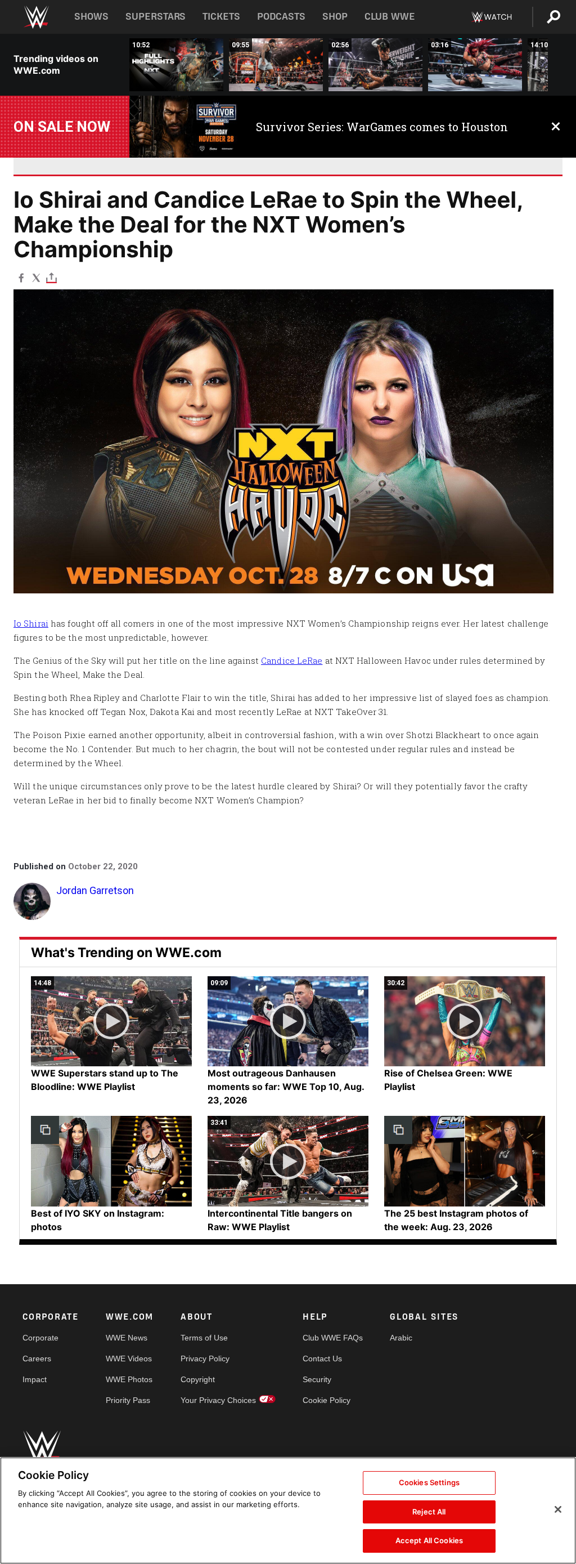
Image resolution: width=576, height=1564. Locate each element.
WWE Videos (129, 1358)
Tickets (221, 16)
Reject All (429, 1511)
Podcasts (281, 16)
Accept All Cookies (429, 1540)
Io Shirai (31, 623)
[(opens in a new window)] (184, 127)
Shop (335, 16)
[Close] (558, 1509)
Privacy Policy (205, 1358)
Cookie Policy (326, 1400)
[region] (288, 1510)
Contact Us (322, 1358)
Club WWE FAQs (333, 1337)
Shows (91, 16)
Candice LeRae (291, 660)
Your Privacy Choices (218, 1400)
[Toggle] (51, 277)
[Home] (35, 17)
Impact (34, 1379)
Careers (36, 1358)
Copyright (198, 1379)
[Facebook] (21, 277)
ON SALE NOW (62, 126)
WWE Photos (129, 1379)
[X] (36, 277)
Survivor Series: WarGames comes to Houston (382, 126)
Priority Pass (128, 1400)
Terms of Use (204, 1337)
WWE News (126, 1337)
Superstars (155, 16)
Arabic (401, 1337)
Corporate (40, 1337)
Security (317, 1379)
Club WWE (389, 16)
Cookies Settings (429, 1482)
